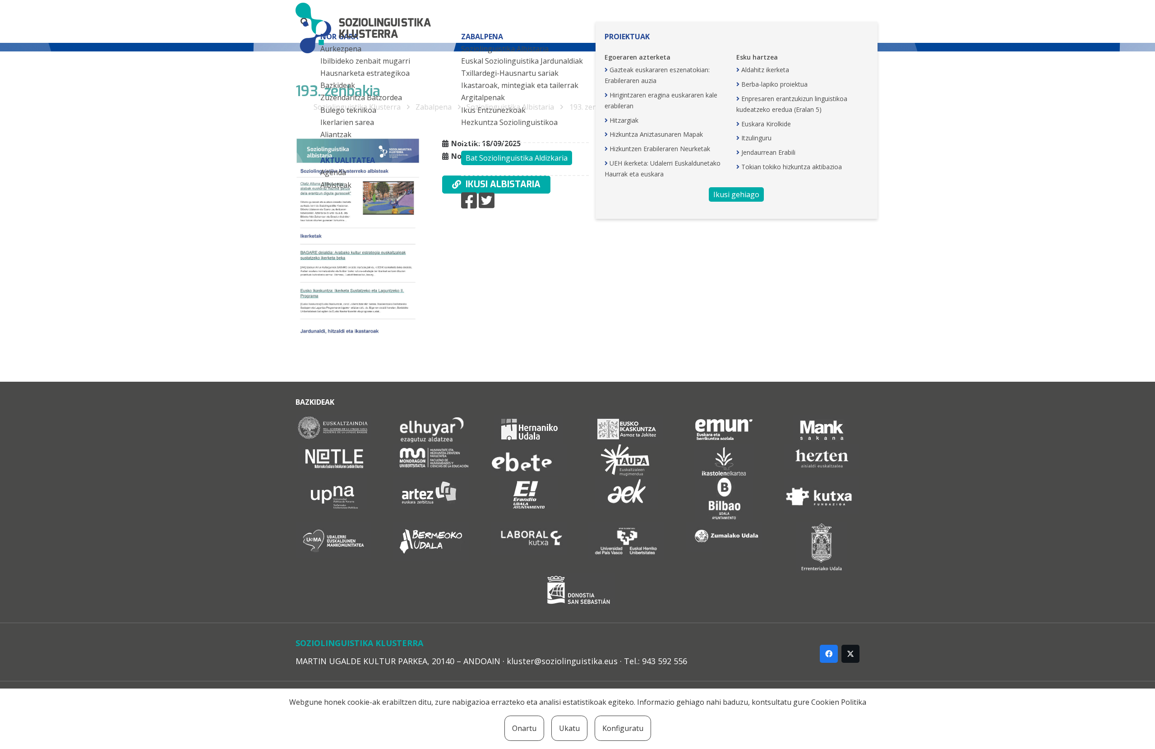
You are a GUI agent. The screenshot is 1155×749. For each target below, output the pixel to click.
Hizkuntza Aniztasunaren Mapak (656, 134)
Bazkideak (337, 85)
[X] (850, 654)
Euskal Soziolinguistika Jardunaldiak (522, 61)
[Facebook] (829, 654)
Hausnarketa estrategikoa (365, 73)
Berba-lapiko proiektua (774, 84)
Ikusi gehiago (736, 194)
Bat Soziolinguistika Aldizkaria (517, 158)
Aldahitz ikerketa (765, 69)
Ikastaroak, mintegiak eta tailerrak (519, 85)
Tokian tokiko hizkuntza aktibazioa (791, 166)
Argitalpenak (483, 97)
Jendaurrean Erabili (768, 152)
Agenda (333, 172)
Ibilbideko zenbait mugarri (365, 61)
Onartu (524, 728)
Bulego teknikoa (348, 110)
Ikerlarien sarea (347, 122)
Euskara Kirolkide (766, 124)
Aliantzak (335, 134)
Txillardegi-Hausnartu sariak (510, 73)
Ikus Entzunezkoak (493, 110)
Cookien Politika (838, 702)
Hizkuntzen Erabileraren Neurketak (660, 148)
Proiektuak (627, 37)
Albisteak (335, 185)
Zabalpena (482, 37)
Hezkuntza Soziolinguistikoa (509, 122)
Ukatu (569, 728)
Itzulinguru (756, 138)
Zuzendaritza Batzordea (361, 97)
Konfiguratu (622, 728)
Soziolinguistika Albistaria (505, 49)
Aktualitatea (347, 160)
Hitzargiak (624, 120)
